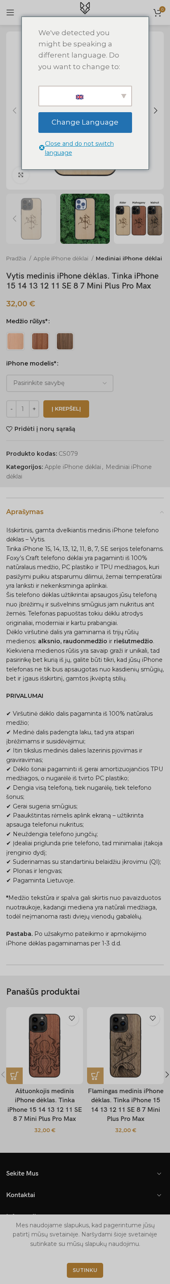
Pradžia (16, 258)
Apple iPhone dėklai (61, 258)
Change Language (85, 122)
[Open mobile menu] (10, 12)
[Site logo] (85, 12)
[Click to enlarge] (20, 175)
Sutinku (85, 1270)
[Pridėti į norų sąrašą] (71, 1018)
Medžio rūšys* (26, 321)
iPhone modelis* (31, 363)
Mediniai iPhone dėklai (129, 258)
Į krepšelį (66, 408)
